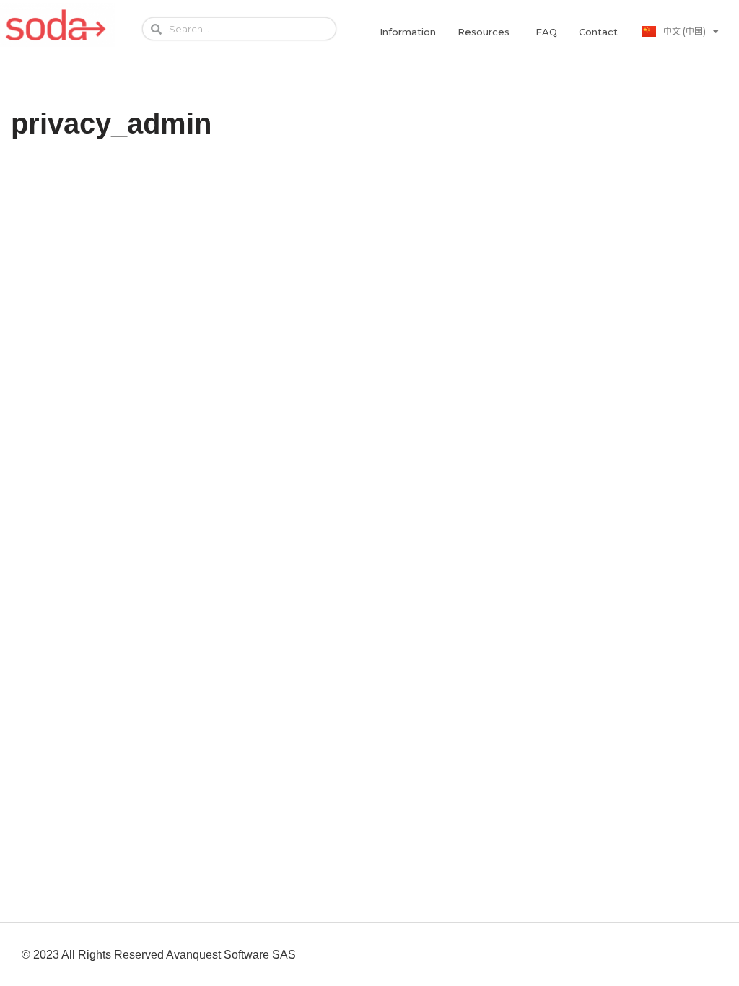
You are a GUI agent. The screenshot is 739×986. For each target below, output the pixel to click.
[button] (407, 32)
